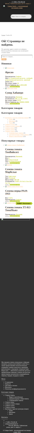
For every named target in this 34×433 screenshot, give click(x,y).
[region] (17, 27)
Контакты (8, 387)
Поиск (13, 16)
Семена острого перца (12, 126)
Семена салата (9, 129)
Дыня (11, 123)
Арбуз (11, 119)
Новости (8, 384)
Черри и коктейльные (16, 136)
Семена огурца (10, 124)
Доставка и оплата (11, 385)
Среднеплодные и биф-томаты (19, 134)
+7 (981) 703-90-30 (18, 2)
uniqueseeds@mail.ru (11, 424)
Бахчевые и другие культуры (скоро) (17, 117)
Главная (3, 35)
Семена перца (9, 128)
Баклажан (12, 121)
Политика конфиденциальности (15, 389)
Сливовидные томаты (16, 133)
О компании (9, 382)
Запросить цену (15, 86)
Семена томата (10, 131)
